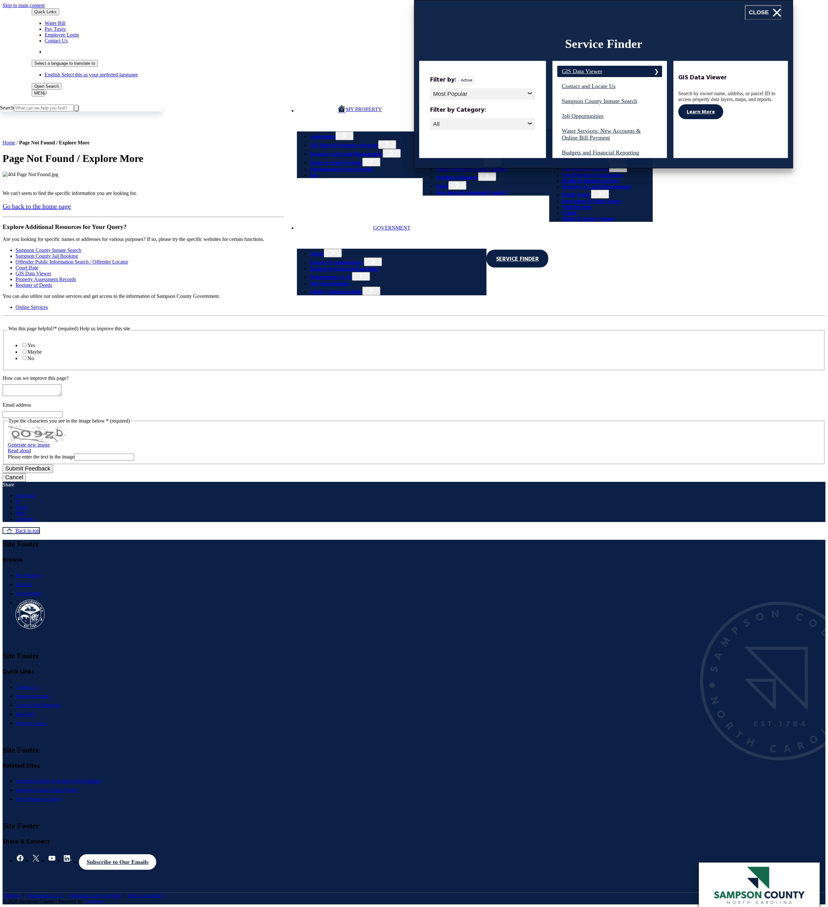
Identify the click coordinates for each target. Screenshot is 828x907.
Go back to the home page (37, 206)
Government (391, 228)
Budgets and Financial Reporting (600, 152)
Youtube (52, 860)
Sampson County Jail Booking (47, 256)
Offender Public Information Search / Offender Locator (72, 262)
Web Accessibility (145, 895)
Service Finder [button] (517, 259)
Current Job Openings (38, 705)
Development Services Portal (341, 169)
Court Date (27, 267)
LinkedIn (67, 860)
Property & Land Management (596, 186)
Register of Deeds (34, 285)
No (30, 358)
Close (759, 12)
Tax (314, 175)
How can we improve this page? (36, 378)
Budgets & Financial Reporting (344, 269)
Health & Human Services (590, 181)
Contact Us (27, 687)
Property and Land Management (346, 154)
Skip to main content (24, 5)
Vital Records (577, 207)
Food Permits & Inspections (592, 175)
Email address (17, 405)
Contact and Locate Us (589, 86)
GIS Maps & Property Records (344, 145)
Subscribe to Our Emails (117, 862)
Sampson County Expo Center (47, 790)
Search (7, 107)
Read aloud (19, 450)
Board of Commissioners (337, 262)
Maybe (34, 352)
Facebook (20, 860)
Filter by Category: (458, 111)
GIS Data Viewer (33, 273)
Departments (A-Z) (331, 277)
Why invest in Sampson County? (471, 192)
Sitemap (12, 895)
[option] (349, 52)
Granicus (94, 901)
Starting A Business (457, 177)
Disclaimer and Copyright (95, 895)
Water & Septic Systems (336, 162)
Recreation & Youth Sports (591, 201)
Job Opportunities (330, 283)
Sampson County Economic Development (59, 781)
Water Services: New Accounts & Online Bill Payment (601, 134)
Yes (31, 345)
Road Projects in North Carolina (471, 169)
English (91, 51)
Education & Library (585, 168)
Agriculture (322, 136)
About (317, 253)
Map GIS (25, 714)
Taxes (442, 186)
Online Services (32, 307)
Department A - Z (44, 895)
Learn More (701, 112)
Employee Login (33, 696)
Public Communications (336, 291)
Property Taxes (31, 723)
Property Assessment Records (46, 279)
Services (24, 584)
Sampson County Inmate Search (48, 250)
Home (9, 142)
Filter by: (443, 80)
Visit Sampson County (38, 799)
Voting (569, 213)
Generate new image (29, 445)
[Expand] (307, 123)
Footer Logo (30, 614)
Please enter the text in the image (41, 456)
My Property (28, 575)
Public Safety (576, 195)
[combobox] (65, 63)
